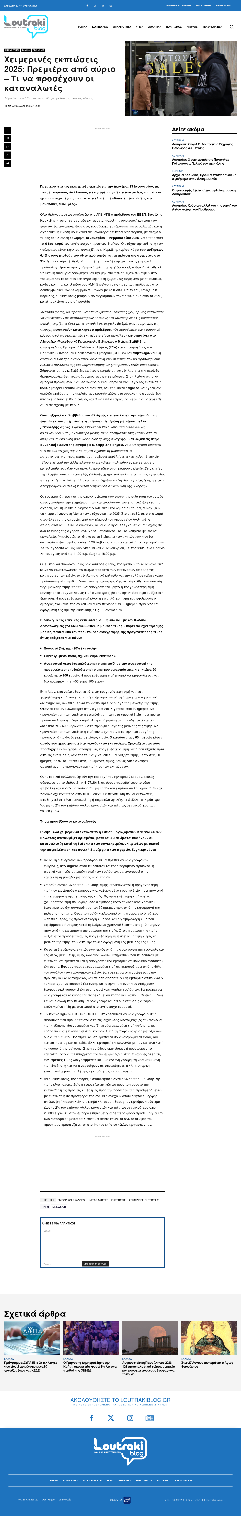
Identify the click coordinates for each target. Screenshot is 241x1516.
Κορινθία (177, 171)
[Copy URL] (7, 155)
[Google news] (111, 6)
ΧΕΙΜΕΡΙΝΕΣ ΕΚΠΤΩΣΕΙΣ (144, 1200)
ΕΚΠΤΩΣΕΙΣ (118, 1200)
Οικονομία (38, 50)
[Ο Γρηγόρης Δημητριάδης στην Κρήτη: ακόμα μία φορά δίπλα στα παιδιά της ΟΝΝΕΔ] (91, 1338)
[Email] (7, 146)
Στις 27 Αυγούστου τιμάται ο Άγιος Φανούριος (207, 1364)
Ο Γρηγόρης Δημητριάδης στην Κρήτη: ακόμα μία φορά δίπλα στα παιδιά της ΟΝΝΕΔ (90, 1366)
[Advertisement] (102, 155)
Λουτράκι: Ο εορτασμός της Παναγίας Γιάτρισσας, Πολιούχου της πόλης (200, 161)
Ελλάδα (26, 50)
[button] (232, 27)
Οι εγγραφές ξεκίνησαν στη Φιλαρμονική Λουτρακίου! (204, 192)
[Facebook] (87, 6)
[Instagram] (103, 6)
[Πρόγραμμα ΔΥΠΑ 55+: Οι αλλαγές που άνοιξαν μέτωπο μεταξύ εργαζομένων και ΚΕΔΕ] (32, 1338)
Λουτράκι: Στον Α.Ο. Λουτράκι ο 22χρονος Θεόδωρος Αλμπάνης (202, 146)
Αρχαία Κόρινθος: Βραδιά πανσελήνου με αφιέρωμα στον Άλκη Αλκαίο (204, 177)
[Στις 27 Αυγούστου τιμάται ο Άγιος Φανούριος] (209, 1338)
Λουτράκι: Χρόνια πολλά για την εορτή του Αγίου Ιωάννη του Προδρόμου (204, 207)
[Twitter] (95, 6)
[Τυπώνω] (7, 163)
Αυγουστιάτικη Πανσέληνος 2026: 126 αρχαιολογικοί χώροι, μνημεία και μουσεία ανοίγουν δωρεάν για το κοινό (148, 1368)
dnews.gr (59, 1206)
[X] (7, 138)
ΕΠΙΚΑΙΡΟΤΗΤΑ (12, 50)
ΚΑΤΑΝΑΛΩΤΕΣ (98, 1200)
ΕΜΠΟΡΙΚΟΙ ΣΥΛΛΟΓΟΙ (72, 1200)
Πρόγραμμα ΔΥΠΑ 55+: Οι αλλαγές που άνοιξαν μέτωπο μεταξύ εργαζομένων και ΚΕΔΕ (30, 1366)
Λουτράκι (178, 140)
